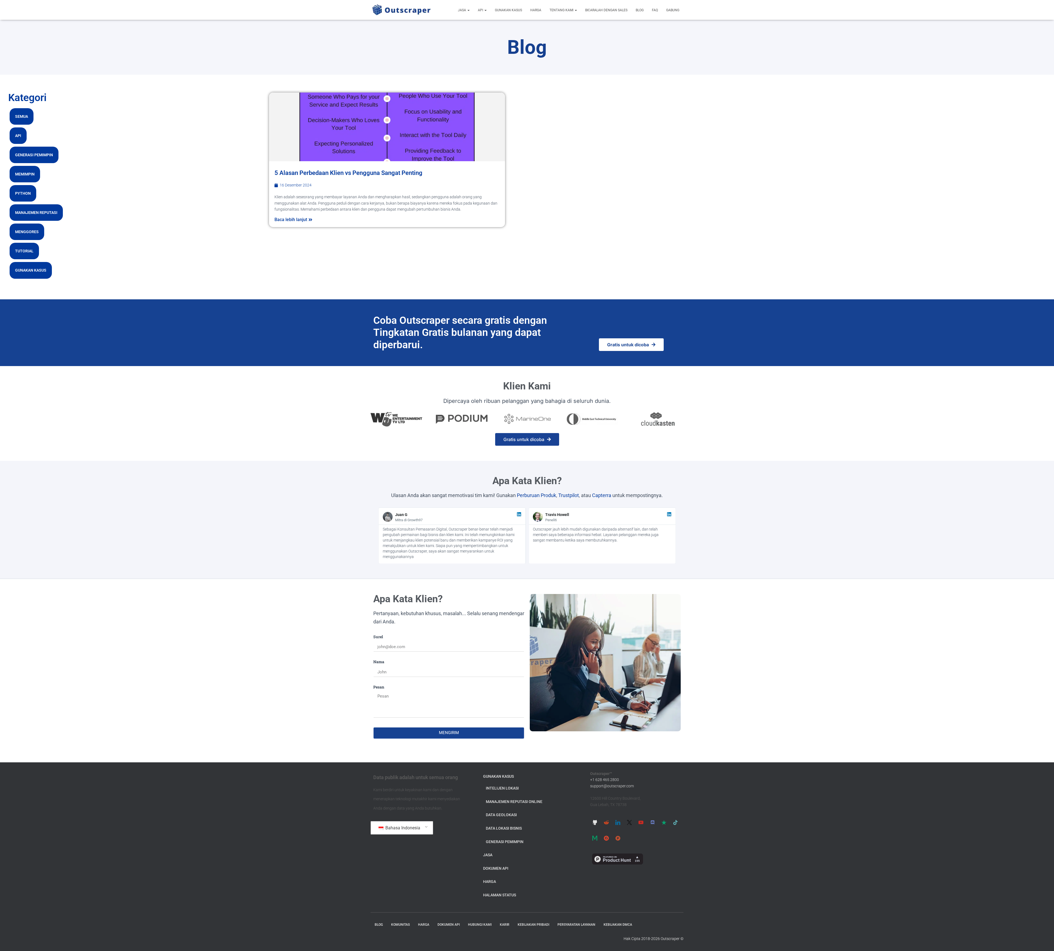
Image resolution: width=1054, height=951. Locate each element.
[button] (468, 10)
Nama (378, 661)
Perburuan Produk (536, 495)
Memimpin (25, 174)
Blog (640, 10)
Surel (378, 636)
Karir (504, 925)
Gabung (672, 10)
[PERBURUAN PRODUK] (618, 838)
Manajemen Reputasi (36, 212)
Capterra (601, 495)
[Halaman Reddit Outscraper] (606, 822)
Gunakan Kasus (508, 10)
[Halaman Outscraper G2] (606, 838)
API (481, 10)
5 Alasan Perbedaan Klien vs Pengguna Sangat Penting (348, 172)
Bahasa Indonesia (402, 827)
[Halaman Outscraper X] (629, 822)
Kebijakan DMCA (618, 925)
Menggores (27, 232)
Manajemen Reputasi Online (514, 801)
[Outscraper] (401, 10)
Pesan (378, 687)
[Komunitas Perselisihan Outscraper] (652, 822)
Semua (21, 116)
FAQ (655, 10)
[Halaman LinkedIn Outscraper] (618, 822)
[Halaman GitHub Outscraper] (594, 822)
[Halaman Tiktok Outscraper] (675, 822)
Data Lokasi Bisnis (504, 828)
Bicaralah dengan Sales (606, 10)
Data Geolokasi (501, 815)
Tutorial (24, 251)
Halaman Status (499, 895)
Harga (535, 10)
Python (23, 193)
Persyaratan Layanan (576, 925)
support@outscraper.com (612, 786)
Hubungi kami (480, 925)
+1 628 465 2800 (604, 779)
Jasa (462, 10)
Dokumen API (495, 868)
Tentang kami (562, 10)
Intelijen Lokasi (502, 788)
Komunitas (400, 925)
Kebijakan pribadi (533, 925)
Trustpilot (568, 495)
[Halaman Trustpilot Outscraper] (664, 822)
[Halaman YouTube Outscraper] (641, 822)
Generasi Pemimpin (34, 155)
